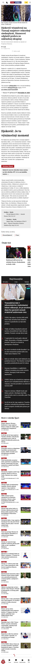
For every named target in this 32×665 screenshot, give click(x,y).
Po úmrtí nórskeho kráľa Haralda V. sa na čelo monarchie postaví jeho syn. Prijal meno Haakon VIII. (17, 352)
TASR (4, 47)
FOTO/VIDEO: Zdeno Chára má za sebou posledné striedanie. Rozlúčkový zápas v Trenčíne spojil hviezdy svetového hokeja (10, 647)
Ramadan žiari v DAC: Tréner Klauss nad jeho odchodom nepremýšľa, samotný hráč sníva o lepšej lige (9, 624)
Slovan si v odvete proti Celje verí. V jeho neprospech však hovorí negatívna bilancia (9, 565)
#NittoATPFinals (12, 87)
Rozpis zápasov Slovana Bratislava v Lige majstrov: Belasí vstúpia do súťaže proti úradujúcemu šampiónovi (9, 425)
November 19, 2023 (24, 93)
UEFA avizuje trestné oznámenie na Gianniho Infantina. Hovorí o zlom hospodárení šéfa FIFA (8, 498)
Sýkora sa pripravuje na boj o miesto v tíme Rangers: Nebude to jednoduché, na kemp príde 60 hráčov (10, 589)
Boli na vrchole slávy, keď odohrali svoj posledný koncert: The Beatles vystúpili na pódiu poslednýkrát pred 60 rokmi (17, 361)
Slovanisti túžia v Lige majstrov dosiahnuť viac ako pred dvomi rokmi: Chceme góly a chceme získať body (10, 522)
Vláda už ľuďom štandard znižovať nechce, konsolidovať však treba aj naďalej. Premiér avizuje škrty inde (16, 331)
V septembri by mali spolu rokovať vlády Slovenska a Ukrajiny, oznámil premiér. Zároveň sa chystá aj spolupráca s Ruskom (16, 341)
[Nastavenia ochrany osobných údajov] (3, 662)
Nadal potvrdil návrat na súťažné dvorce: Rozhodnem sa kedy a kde (15, 262)
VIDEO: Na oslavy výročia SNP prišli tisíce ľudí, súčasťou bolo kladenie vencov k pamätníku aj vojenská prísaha (16, 321)
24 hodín (5, 282)
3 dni (16, 282)
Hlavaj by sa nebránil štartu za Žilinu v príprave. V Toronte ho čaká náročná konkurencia (10, 555)
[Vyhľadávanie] (3, 2)
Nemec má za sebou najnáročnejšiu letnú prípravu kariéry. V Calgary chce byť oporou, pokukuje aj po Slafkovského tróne (10, 612)
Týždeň (27, 282)
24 (26, 2)
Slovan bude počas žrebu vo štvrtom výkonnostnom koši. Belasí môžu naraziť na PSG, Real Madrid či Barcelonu (9, 511)
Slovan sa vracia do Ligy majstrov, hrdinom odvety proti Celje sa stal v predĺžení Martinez (10, 544)
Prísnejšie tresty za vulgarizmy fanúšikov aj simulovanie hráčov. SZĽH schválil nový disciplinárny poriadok (10, 451)
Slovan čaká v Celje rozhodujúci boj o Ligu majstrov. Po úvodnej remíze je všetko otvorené (10, 600)
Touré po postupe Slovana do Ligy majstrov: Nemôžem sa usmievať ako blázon (9, 533)
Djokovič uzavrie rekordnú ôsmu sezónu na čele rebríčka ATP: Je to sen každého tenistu (15, 172)
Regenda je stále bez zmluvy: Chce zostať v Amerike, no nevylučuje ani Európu (9, 635)
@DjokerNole (13, 85)
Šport (8, 246)
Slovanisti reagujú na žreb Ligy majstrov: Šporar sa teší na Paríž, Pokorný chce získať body (10, 474)
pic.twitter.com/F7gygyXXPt (9, 89)
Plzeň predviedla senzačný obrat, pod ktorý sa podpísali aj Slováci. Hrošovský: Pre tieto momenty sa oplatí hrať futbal (10, 462)
